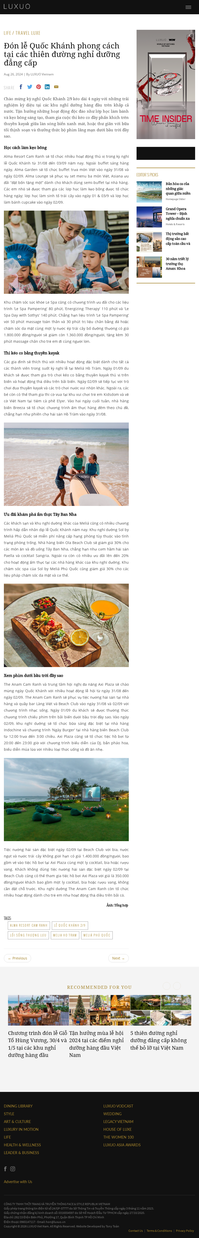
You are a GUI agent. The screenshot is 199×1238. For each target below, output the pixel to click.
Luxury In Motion (21, 1129)
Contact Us (135, 1231)
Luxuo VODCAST (118, 1106)
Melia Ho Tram (65, 935)
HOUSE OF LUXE (117, 1129)
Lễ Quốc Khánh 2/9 (70, 925)
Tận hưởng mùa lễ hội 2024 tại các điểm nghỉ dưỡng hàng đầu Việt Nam (96, 1044)
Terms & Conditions (160, 1231)
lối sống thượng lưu (28, 935)
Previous (17, 958)
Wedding (112, 1114)
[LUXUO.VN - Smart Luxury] (17, 6)
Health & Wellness (22, 1145)
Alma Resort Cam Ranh (29, 925)
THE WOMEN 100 (118, 1137)
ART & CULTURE (17, 1121)
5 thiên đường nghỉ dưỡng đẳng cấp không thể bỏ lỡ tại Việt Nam (158, 1040)
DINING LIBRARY (18, 1106)
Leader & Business (21, 1152)
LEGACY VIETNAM (118, 1121)
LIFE (7, 1137)
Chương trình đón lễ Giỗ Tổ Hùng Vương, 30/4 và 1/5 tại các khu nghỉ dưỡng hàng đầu (37, 1044)
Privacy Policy (185, 1231)
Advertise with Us (18, 1181)
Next (118, 958)
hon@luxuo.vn (56, 1222)
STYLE (9, 1114)
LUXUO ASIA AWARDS (122, 1145)
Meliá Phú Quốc (96, 935)
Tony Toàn (112, 1226)
